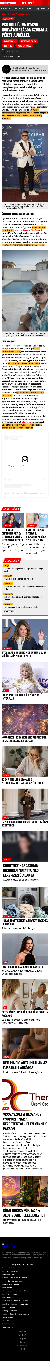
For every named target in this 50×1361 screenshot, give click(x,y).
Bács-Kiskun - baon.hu (11, 1268)
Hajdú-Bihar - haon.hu (11, 1294)
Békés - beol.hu (8, 1274)
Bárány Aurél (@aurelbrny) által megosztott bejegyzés (25, 493)
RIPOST (4, 14)
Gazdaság (23, 1335)
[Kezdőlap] (8, 3)
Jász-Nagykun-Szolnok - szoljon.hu (15, 1301)
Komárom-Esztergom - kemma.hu (15, 1304)
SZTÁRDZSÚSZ (24, 14)
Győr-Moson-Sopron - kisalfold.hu (15, 1291)
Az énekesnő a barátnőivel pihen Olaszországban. (22, 972)
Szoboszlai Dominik (23, 8)
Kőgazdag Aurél (24, 45)
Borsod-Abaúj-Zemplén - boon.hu (15, 1278)
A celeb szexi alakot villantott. (21, 879)
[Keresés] (39, 3)
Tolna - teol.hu (7, 1317)
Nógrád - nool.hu (8, 1307)
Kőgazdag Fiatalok (28, 41)
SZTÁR (12, 14)
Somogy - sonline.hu (10, 1311)
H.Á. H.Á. (15, 51)
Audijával (6, 348)
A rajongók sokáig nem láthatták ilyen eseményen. (13, 547)
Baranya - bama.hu (10, 1271)
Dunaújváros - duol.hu (10, 1284)
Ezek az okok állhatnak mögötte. (23, 1072)
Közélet (23, 1332)
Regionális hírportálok (22, 1265)
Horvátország (9, 41)
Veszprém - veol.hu (9, 1324)
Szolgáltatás (23, 1345)
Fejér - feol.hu (7, 1288)
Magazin (23, 1339)
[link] (8, 525)
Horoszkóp (6, 8)
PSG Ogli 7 (8, 45)
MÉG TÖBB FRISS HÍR (11, 611)
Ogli (43, 369)
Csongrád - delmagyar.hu (12, 1281)
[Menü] (45, 3)
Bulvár (23, 1342)
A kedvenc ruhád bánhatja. (18, 928)
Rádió (23, 1349)
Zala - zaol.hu (7, 1327)
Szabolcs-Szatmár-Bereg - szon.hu (15, 1314)
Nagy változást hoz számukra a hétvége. (22, 1221)
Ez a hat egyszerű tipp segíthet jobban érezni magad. (21, 1021)
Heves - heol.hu (8, 1298)
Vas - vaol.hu (7, 1321)
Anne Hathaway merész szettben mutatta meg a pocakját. (36, 549)
